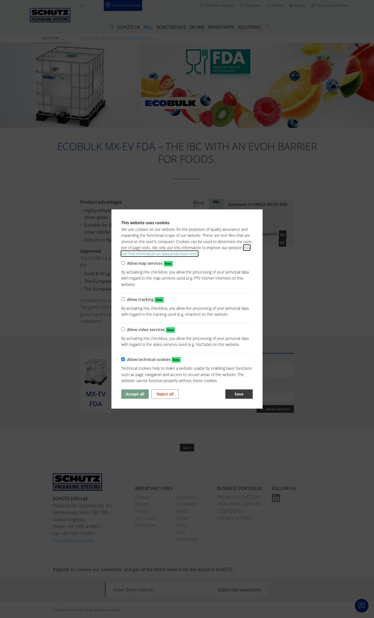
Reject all (165, 394)
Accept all (135, 394)
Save (239, 394)
